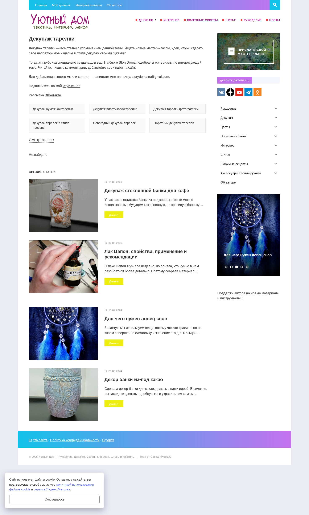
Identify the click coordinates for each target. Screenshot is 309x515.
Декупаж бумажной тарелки (53, 108)
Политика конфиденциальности (74, 440)
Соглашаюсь (55, 499)
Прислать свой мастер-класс (252, 51)
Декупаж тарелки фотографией (175, 108)
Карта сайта (38, 440)
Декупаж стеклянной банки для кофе (146, 190)
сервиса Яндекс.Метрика (52, 489)
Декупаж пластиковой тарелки (115, 108)
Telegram (248, 92)
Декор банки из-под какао (133, 379)
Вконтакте (221, 92)
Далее (114, 215)
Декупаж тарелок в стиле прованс (51, 125)
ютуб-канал (71, 85)
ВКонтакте (53, 95)
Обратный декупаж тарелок (173, 123)
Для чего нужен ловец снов (135, 318)
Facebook (230, 92)
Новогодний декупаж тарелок (114, 123)
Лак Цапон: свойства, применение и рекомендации (145, 254)
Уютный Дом (60, 21)
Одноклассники (257, 92)
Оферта (108, 440)
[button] (226, 267)
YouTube (239, 92)
